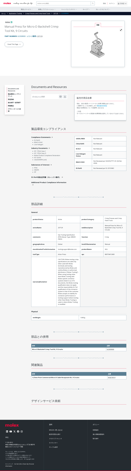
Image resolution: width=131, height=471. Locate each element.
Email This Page (13, 44)
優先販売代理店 (102, 106)
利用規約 (95, 430)
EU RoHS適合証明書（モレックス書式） (46, 177)
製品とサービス (26, 9)
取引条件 (95, 439)
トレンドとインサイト (68, 9)
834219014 (111, 378)
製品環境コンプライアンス (14, 95)
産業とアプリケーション (46, 9)
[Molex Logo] (18, 3)
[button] (121, 30)
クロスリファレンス (55, 439)
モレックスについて (102, 9)
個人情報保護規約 (98, 434)
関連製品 (11, 106)
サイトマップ (9, 464)
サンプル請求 (53, 447)
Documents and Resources (13, 90)
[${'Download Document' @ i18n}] (65, 96)
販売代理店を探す (55, 434)
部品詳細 (11, 99)
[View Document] (60, 96)
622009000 (110, 349)
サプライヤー (53, 443)
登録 (104, 3)
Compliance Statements (41, 137)
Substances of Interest (40, 165)
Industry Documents (39, 148)
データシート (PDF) (38, 97)
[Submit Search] (93, 3)
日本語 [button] (122, 3)
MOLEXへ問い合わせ (55, 430)
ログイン (112, 3)
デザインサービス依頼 (14, 110)
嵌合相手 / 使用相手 (14, 103)
